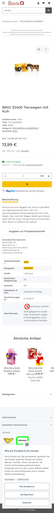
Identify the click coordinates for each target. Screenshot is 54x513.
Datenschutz (23, 479)
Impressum (10, 479)
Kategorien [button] (8, 394)
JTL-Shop (31, 509)
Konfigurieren (27, 494)
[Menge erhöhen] (49, 176)
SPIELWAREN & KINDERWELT (25, 128)
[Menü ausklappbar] (3, 1)
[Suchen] (48, 10)
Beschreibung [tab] (10, 199)
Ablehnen (27, 502)
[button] (38, 3)
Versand (25, 151)
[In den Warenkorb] (4, 42)
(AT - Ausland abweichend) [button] (32, 165)
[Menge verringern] (5, 176)
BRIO (26, 262)
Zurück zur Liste (10, 21)
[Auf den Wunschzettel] (46, 49)
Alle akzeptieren (27, 486)
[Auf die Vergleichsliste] (39, 49)
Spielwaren (28, 268)
